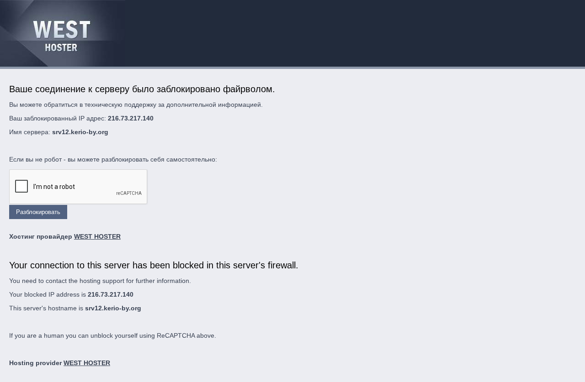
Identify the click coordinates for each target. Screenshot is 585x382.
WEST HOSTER (97, 236)
